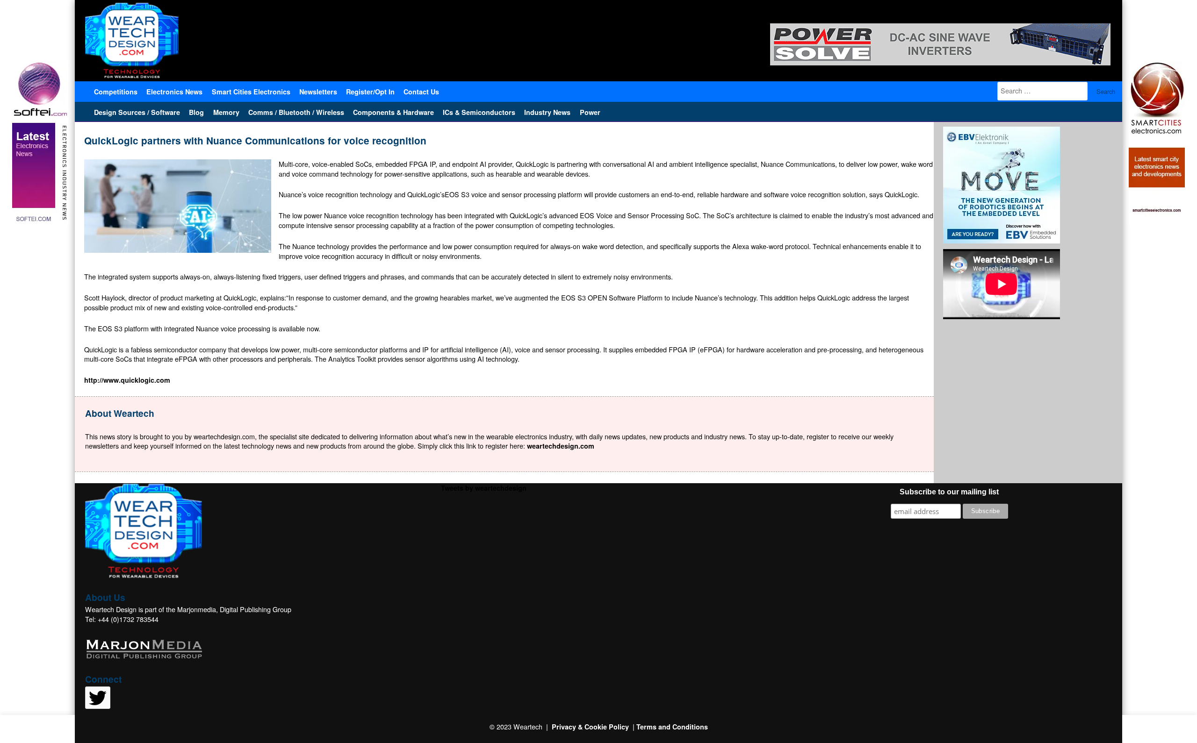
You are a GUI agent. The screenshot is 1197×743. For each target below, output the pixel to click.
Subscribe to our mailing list (949, 492)
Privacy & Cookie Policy (590, 726)
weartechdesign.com (560, 445)
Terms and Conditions (672, 726)
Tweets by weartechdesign (483, 488)
